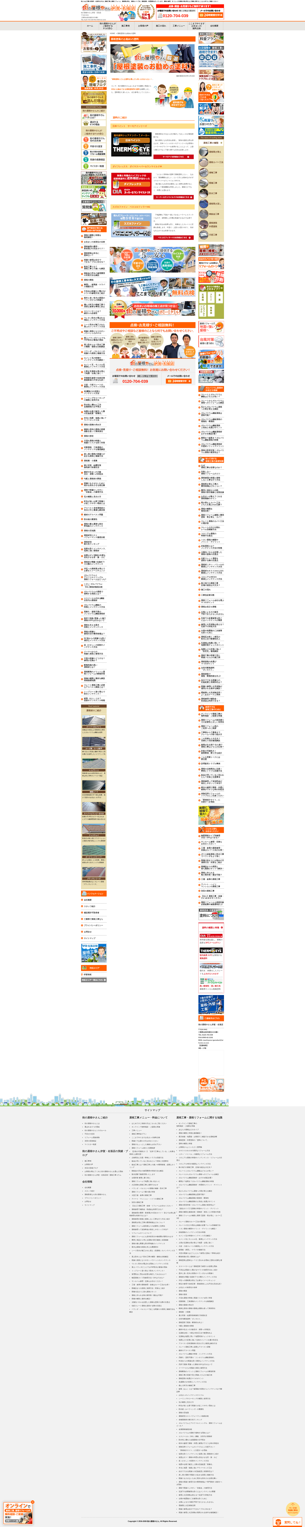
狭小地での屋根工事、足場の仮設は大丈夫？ (195, 1167)
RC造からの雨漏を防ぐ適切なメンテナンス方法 (196, 1361)
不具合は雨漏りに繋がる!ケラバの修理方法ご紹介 (95, 292)
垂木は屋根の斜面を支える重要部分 (145, 1247)
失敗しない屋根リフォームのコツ (210, 473)
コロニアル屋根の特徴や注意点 (208, 535)
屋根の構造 (89, 280)
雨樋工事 (213, 183)
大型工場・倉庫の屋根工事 (142, 1195)
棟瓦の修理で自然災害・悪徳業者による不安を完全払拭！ (200, 1284)
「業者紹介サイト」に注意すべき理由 (210, 801)
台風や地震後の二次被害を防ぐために (211, 632)
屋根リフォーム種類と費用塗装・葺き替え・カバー (212, 516)
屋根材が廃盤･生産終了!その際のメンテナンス (94, 563)
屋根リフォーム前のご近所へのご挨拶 (209, 727)
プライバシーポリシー (93, 925)
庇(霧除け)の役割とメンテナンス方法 (92, 392)
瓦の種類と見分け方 (92, 497)
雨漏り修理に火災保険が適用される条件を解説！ (211, 687)
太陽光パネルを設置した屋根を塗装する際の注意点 (151, 1302)
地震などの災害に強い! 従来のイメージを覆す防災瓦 (198, 1340)
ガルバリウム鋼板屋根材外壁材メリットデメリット (212, 445)
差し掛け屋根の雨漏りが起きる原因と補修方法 (94, 455)
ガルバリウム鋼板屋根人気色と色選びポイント (211, 426)
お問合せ (88, 932)
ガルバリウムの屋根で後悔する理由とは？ (93, 593)
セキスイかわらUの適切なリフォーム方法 (194, 1151)
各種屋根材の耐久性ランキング (190, 1420)
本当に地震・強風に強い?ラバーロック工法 (95, 419)
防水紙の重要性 (90, 519)
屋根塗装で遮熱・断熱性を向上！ (191, 1322)
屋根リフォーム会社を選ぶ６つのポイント (212, 601)
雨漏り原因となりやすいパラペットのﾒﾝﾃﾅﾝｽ (94, 332)
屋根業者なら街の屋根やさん (95, 1194)
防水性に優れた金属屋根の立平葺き (192, 1440)
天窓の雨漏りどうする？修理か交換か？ (94, 659)
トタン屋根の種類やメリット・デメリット (210, 541)
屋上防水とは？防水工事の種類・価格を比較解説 (94, 346)
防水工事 (213, 193)
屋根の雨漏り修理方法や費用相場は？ (94, 633)
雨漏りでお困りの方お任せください (145, 1141)
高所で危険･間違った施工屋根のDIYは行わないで (95, 619)
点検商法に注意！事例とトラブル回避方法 (147, 1158)
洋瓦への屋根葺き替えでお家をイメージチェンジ (94, 570)
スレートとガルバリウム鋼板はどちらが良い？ (211, 395)
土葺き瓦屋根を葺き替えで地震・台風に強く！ (94, 372)
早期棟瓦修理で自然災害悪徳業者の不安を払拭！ (94, 379)
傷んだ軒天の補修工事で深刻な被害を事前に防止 (94, 306)
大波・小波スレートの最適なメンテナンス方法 (94, 386)
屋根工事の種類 (210, 143)
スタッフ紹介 (89, 906)
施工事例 (126, 26)
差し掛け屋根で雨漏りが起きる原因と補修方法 (196, 1475)
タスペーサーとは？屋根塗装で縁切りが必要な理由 (198, 1266)
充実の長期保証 (90, 1141)
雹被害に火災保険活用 (187, 1505)
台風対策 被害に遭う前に (141, 1178)
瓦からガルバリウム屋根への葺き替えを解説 (211, 408)
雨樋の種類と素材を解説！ (142, 1299)
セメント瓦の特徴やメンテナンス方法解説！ (94, 359)
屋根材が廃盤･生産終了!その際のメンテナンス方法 (198, 1277)
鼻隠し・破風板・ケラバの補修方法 (94, 285)
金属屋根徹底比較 (185, 1429)
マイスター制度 (90, 1144)
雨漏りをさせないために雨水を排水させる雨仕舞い (198, 1478)
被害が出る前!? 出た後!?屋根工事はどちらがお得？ (212, 746)
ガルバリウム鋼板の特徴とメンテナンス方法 (94, 606)
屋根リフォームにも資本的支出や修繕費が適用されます (152, 1236)
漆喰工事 (213, 172)
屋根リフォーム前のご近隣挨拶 (143, 1148)
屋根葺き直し (215, 204)
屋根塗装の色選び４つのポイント (208, 663)
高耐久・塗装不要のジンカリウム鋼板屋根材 (94, 613)
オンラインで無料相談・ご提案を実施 (146, 1127)
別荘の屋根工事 (207, 891)
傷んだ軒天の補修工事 (187, 1385)
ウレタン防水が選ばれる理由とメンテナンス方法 (94, 319)
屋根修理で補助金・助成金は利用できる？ (210, 700)
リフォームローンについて (142, 1233)
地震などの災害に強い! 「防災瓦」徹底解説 (211, 650)
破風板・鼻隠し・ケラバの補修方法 (192, 1250)
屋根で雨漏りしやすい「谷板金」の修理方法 (93, 491)
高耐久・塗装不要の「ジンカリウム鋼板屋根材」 (197, 1357)
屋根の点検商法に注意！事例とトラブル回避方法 (211, 770)
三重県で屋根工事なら (93, 919)
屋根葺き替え (215, 152)
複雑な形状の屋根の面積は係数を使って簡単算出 (197, 1308)
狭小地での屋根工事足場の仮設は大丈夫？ (210, 584)
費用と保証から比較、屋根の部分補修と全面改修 (212, 491)
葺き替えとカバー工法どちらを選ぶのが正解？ (211, 504)
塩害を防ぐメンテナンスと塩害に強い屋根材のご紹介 (199, 1454)
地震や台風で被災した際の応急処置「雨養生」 (94, 412)
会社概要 (214, 26)
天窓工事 (213, 235)
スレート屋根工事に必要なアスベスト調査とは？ (94, 686)
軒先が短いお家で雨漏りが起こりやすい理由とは (94, 502)
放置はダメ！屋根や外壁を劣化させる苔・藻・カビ (198, 1457)
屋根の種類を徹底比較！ (207, 510)
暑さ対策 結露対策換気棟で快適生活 (92, 466)
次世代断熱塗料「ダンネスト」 (207, 669)
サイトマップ (89, 938)
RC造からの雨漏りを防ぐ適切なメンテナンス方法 (95, 639)
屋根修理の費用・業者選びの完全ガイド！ (94, 247)
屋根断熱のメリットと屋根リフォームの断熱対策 (94, 673)
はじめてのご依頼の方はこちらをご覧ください (149, 1123)
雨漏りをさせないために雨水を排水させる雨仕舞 (94, 484)
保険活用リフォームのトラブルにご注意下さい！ (197, 1447)
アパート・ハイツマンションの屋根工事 (210, 885)
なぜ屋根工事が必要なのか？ (211, 466)
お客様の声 (143, 26)
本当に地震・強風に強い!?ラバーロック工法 (195, 1468)
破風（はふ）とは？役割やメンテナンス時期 (94, 699)
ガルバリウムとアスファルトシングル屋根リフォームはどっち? (95, 577)
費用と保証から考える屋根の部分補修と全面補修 (150, 1240)
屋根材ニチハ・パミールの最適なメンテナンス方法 (212, 566)
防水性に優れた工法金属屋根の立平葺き (92, 406)
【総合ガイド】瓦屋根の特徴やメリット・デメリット (199, 1208)
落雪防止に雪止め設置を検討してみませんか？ (149, 1274)
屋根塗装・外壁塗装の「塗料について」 (194, 1140)
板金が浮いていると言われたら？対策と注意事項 (212, 776)
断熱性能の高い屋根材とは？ (90, 666)
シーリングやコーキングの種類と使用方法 (94, 399)
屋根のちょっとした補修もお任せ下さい (147, 1144)
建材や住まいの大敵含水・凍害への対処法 (93, 473)
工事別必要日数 (207, 595)
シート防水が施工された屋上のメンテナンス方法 (94, 326)
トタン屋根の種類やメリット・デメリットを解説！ (198, 1229)
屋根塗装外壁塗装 (213, 225)
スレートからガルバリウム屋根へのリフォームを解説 (212, 402)
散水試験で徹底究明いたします (143, 1174)
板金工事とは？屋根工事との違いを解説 (94, 268)
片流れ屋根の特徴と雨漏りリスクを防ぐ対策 (94, 442)
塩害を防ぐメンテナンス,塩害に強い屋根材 (94, 550)
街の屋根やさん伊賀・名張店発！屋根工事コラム (103, 1175)
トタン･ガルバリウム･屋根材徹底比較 (93, 585)
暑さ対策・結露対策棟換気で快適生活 (193, 1315)
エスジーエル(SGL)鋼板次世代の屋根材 (94, 599)
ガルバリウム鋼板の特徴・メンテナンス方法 (195, 1354)
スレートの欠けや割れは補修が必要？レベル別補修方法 (199, 1225)
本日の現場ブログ (91, 1168)
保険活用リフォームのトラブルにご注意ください (212, 795)
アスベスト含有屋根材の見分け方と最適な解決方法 (198, 1343)
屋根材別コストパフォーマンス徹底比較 (94, 536)
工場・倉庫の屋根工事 (210, 879)
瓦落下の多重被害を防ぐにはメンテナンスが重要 (211, 619)
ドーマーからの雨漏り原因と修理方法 (93, 653)
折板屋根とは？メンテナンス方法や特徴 (211, 547)
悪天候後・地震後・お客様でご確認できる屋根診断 (198, 1137)
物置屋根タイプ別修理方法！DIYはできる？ (210, 837)
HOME (112, 33)
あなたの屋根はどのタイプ (189, 1130)
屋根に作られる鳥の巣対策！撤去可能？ (211, 874)
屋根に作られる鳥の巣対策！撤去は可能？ (147, 1295)
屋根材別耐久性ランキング (91, 543)
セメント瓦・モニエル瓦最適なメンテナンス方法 (94, 366)
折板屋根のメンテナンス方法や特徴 (192, 1232)
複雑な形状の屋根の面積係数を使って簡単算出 (94, 430)
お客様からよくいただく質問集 (190, 1147)
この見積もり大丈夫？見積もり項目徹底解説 (210, 740)
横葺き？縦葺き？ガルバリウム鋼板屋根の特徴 (212, 439)
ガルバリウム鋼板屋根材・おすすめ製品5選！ (196, 1178)
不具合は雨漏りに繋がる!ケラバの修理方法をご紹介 (198, 1270)
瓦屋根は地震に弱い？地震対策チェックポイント (212, 644)
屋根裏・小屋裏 (90, 461)
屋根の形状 (89, 436)
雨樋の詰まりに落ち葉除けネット (144, 1292)
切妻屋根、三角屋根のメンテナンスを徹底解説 (94, 448)
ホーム (90, 26)
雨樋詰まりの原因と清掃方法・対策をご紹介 (148, 1288)
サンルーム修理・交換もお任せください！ (211, 843)
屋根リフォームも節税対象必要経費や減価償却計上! (212, 903)
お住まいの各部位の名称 (94, 242)
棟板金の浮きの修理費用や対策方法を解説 (94, 274)
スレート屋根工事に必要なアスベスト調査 (194, 1347)
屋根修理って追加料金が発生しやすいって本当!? (211, 782)
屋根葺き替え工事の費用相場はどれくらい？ (211, 485)
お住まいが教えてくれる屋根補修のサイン (211, 497)
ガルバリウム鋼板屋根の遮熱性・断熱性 (211, 420)
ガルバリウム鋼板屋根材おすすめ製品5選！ (211, 433)
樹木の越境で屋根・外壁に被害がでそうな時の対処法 (212, 788)
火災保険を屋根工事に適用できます (145, 1185)
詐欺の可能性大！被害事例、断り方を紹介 (211, 752)
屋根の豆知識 (89, 531)
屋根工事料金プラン (139, 1134)
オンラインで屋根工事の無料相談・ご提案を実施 (211, 715)
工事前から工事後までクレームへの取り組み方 (211, 733)
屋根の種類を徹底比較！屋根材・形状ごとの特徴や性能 (199, 1212)
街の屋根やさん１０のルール (95, 1130)
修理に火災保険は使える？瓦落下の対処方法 (212, 625)
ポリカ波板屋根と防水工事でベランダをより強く (212, 855)
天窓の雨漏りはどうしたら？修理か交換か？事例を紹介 (199, 1253)
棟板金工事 (214, 214)
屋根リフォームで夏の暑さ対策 (143, 1192)
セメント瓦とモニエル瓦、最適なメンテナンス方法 (198, 1239)
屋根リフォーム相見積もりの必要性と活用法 (148, 1226)
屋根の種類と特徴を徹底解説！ (92, 236)
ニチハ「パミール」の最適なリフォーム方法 (195, 1154)
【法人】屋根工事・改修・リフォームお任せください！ (152, 1206)
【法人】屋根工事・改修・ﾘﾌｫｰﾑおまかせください (212, 897)
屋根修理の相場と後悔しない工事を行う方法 (210, 479)
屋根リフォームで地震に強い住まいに (146, 1181)
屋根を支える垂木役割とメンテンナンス (93, 626)
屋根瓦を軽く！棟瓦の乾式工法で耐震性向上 (210, 638)
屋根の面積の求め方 (92, 425)
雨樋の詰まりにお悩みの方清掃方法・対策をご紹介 (212, 861)
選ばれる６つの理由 (92, 1127)
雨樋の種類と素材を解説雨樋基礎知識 (94, 679)
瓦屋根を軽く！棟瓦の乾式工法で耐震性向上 (195, 1333)
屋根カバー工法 (216, 162)
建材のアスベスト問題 (93, 515)
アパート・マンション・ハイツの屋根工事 (147, 1199)
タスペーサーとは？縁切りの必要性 (92, 312)
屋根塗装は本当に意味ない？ (91, 254)
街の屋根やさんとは (92, 1123)
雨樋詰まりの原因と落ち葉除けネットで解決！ (212, 868)
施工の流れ (161, 26)
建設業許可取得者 (91, 913)
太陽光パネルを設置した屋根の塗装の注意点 (211, 553)
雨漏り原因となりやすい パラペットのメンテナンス (151, 1260)
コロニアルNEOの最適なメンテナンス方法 (211, 578)
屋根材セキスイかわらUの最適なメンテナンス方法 (212, 572)
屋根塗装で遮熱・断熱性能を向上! (211, 675)
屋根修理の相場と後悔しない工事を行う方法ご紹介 (151, 1219)
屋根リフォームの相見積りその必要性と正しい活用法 (212, 721)
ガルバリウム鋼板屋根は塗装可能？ (211, 414)
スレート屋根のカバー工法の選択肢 (212, 522)
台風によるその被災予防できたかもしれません (212, 613)
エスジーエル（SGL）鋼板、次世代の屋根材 (195, 1436)
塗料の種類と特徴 (210, 927)
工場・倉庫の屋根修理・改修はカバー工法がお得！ (212, 849)
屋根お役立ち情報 (208, 607)
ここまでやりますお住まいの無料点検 (196, 26)
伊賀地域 (87, 974)
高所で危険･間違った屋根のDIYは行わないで (195, 1364)
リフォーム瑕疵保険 (92, 1137)
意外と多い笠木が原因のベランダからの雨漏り (94, 299)
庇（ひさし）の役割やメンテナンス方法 (94, 646)
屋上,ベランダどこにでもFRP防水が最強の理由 (94, 339)
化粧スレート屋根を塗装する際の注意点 (209, 559)
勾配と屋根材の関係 (92, 479)
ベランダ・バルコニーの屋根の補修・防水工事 (149, 1188)
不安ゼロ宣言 (90, 1134)
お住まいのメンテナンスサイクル (191, 1395)
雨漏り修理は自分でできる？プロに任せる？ (94, 261)
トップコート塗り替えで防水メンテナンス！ (94, 693)
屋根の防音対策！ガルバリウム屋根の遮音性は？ (212, 451)
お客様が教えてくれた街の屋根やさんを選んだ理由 (104, 1171)
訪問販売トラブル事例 (210, 764)
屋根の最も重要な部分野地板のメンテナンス (93, 525)
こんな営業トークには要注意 (210, 758)
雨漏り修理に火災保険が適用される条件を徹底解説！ (199, 1512)
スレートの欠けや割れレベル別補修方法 (210, 528)
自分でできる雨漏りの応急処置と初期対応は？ (211, 681)
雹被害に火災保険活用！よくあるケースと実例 (211, 694)
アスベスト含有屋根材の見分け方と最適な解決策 (94, 509)
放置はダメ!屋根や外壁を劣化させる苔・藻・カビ (95, 556)
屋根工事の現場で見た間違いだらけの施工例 (210, 656)
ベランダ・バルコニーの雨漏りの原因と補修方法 (94, 352)
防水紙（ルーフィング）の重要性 (191, 1409)
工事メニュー (179, 26)
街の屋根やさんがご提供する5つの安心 (108, 26)
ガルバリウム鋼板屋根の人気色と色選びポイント (197, 1201)
